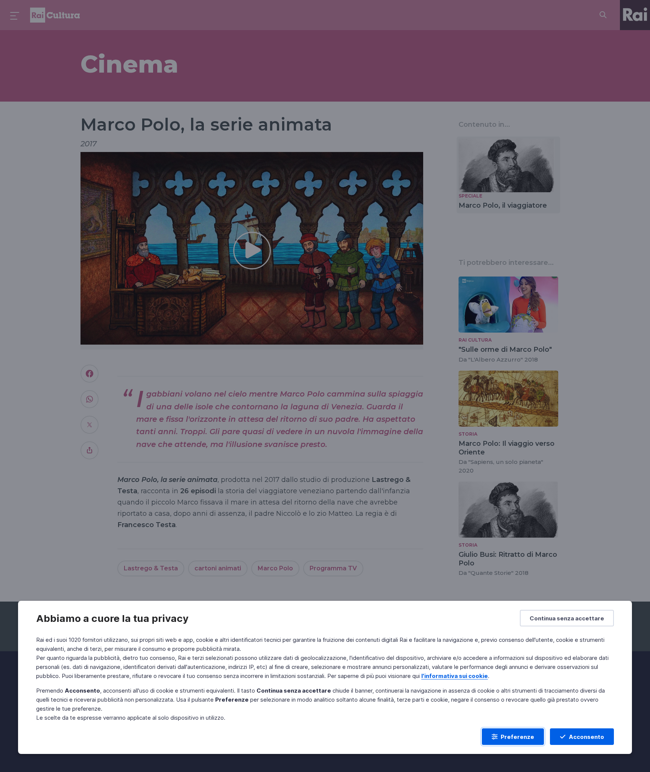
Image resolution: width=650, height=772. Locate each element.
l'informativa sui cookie (454, 675)
